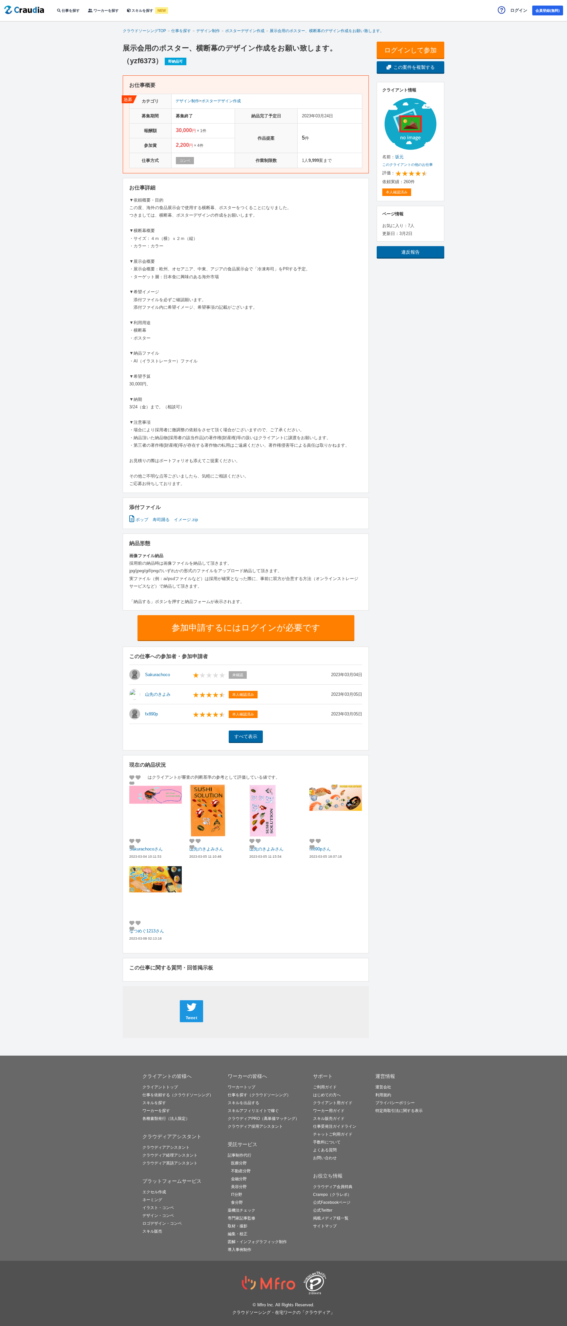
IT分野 (236, 1194)
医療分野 (239, 1163)
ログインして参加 (410, 50)
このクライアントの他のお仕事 (407, 164)
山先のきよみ (158, 694)
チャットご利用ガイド (332, 1134)
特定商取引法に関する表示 (399, 1110)
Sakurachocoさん (146, 849)
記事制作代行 (239, 1155)
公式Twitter (322, 1210)
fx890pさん (320, 849)
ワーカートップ (241, 1087)
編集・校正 (237, 1234)
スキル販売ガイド (329, 1118)
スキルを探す (142, 10)
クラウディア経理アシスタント (170, 1155)
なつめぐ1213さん (146, 930)
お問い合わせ (325, 1158)
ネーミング (152, 1200)
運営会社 (383, 1087)
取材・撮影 (237, 1226)
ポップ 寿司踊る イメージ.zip (166, 519)
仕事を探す (70, 10)
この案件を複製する (414, 67)
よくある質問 (325, 1150)
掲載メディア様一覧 (330, 1218)
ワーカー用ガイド (329, 1110)
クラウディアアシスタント (166, 1147)
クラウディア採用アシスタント (255, 1126)
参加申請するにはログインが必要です (246, 628)
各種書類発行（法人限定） (166, 1118)
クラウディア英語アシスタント (170, 1163)
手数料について (327, 1142)
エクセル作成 (154, 1192)
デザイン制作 (187, 101)
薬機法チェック (241, 1210)
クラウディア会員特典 (332, 1186)
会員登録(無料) (548, 10)
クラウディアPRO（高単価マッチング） (263, 1118)
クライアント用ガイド (332, 1103)
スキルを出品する (243, 1103)
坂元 (399, 156)
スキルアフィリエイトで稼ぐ (253, 1110)
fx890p (151, 714)
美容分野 (239, 1186)
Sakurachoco (157, 674)
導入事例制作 (239, 1249)
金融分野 (239, 1179)
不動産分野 (241, 1171)
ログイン (518, 10)
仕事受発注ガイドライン (334, 1126)
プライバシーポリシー (395, 1103)
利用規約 (383, 1095)
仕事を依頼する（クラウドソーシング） (177, 1095)
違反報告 (410, 252)
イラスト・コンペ (158, 1207)
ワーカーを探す (106, 10)
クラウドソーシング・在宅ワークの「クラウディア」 (283, 1312)
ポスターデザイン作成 (221, 101)
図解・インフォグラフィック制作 (257, 1241)
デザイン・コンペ (158, 1215)
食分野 (237, 1202)
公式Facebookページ (331, 1202)
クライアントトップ (160, 1087)
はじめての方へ (327, 1095)
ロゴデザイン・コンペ (162, 1223)
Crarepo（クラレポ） (332, 1194)
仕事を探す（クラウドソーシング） (259, 1095)
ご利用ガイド (325, 1087)
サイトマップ (325, 1226)
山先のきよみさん (206, 849)
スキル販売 (152, 1231)
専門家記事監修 (241, 1218)
